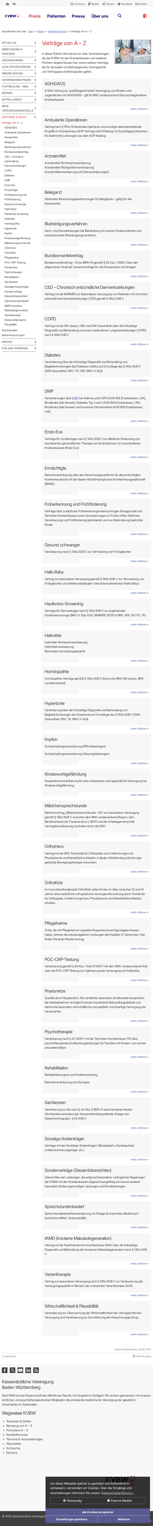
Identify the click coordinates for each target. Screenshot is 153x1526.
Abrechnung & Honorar (12, 51)
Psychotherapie (13, 272)
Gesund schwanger (15, 204)
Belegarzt (9, 142)
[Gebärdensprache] (14, 3)
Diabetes (9, 175)
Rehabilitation (11, 277)
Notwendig (74, 1500)
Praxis (40, 31)
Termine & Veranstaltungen (24, 1439)
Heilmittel (9, 218)
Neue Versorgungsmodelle (17, 108)
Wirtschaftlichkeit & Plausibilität (15, 322)
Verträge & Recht (57, 31)
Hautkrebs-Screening (16, 213)
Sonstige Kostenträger (16, 286)
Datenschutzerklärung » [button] (117, 1493)
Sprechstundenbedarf (16, 300)
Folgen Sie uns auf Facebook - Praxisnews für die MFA (4, 1370)
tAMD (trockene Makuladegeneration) (16, 308)
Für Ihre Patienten (15, 348)
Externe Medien (121, 1500)
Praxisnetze (10, 267)
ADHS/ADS (10, 127)
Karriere (11, 1452)
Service (7, 341)
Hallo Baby (10, 209)
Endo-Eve (9, 185)
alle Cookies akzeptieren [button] (97, 1512)
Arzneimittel (10, 137)
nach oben (10, 1356)
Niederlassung (12, 73)
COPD (8, 170)
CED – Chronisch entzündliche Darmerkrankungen (15, 161)
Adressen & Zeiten (18, 1421)
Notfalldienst (12, 99)
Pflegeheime (11, 257)
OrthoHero (10, 247)
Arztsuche (13, 1448)
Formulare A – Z (17, 1430)
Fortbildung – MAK (15, 86)
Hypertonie (10, 228)
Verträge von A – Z (12, 122)
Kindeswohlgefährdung (17, 238)
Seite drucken (143, 1356)
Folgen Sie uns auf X (12, 1370)
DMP (7, 180)
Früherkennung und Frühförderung (15, 197)
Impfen (8, 233)
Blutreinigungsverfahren (17, 147)
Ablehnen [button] (124, 1519)
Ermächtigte (11, 189)
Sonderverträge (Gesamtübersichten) (16, 294)
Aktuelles (9, 42)
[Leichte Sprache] (8, 3)
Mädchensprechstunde (17, 243)
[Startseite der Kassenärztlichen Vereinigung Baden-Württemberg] (12, 16)
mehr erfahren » (140, 108)
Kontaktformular (17, 1435)
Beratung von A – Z (19, 1426)
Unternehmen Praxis (16, 79)
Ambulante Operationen (17, 132)
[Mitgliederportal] (145, 16)
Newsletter (13, 1443)
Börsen (7, 93)
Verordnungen (12, 60)
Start (30, 31)
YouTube (20, 1370)
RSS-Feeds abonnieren (36, 1370)
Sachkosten (11, 281)
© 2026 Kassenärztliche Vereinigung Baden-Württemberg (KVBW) (42, 1516)
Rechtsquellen (10, 330)
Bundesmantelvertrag (16, 151)
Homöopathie (11, 223)
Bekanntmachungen (13, 335)
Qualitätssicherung (16, 66)
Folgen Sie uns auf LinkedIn (28, 1370)
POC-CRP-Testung (15, 262)
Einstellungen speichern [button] (71, 1519)
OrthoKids (9, 252)
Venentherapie (12, 315)
